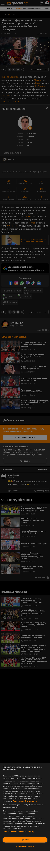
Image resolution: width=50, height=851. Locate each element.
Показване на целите (25, 846)
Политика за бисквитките (25, 801)
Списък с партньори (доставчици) (18, 831)
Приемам (25, 840)
